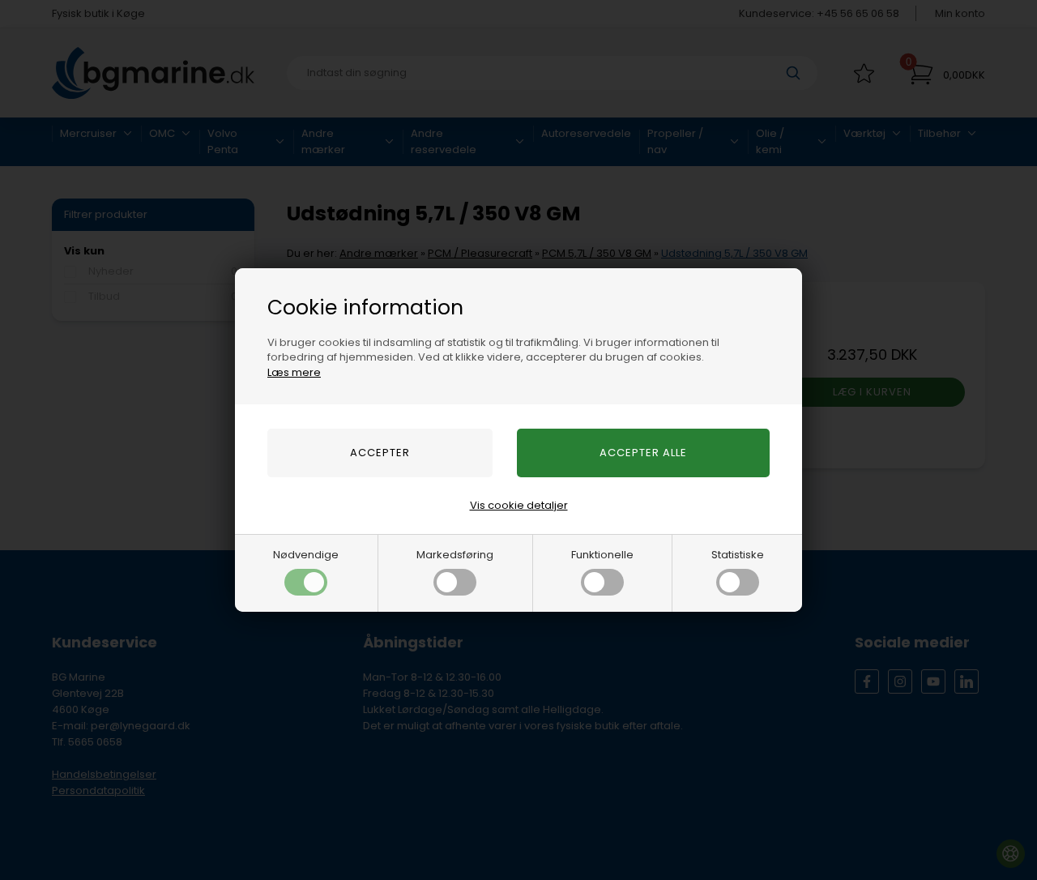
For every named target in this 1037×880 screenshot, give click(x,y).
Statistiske (737, 554)
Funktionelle (602, 554)
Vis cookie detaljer (519, 505)
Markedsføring (454, 554)
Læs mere (294, 372)
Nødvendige (306, 554)
